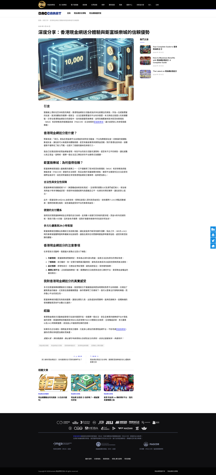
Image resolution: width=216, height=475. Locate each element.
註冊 (157, 5)
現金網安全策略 (80, 13)
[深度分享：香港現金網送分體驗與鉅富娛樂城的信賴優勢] (86, 69)
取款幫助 (106, 459)
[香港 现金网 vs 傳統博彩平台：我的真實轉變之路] (119, 382)
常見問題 (127, 459)
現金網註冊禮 (43, 345)
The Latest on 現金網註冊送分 (165, 71)
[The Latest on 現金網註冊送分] (145, 74)
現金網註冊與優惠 (43, 394)
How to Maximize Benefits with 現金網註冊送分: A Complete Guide (164, 60)
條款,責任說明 (117, 459)
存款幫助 (97, 459)
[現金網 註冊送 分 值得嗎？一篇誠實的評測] (86, 382)
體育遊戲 (112, 5)
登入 (149, 5)
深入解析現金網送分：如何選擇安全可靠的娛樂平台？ (62, 359)
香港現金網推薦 (83, 345)
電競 (120, 5)
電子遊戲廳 (74, 5)
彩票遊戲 (94, 5)
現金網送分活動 (56, 345)
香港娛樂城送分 (70, 345)
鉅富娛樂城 (51, 5)
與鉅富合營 (140, 5)
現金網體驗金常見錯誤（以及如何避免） (52, 398)
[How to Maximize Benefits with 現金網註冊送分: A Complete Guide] (145, 61)
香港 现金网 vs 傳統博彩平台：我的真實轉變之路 (118, 398)
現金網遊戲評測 (95, 13)
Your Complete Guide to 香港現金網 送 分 (165, 48)
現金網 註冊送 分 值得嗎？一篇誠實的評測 (85, 398)
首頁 (69, 13)
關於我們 (88, 459)
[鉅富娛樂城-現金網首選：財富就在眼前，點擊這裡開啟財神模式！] (50, 13)
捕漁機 (85, 5)
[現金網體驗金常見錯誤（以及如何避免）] (53, 382)
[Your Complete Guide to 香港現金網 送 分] (145, 49)
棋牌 (103, 5)
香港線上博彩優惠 (97, 345)
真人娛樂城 (62, 5)
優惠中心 (129, 5)
